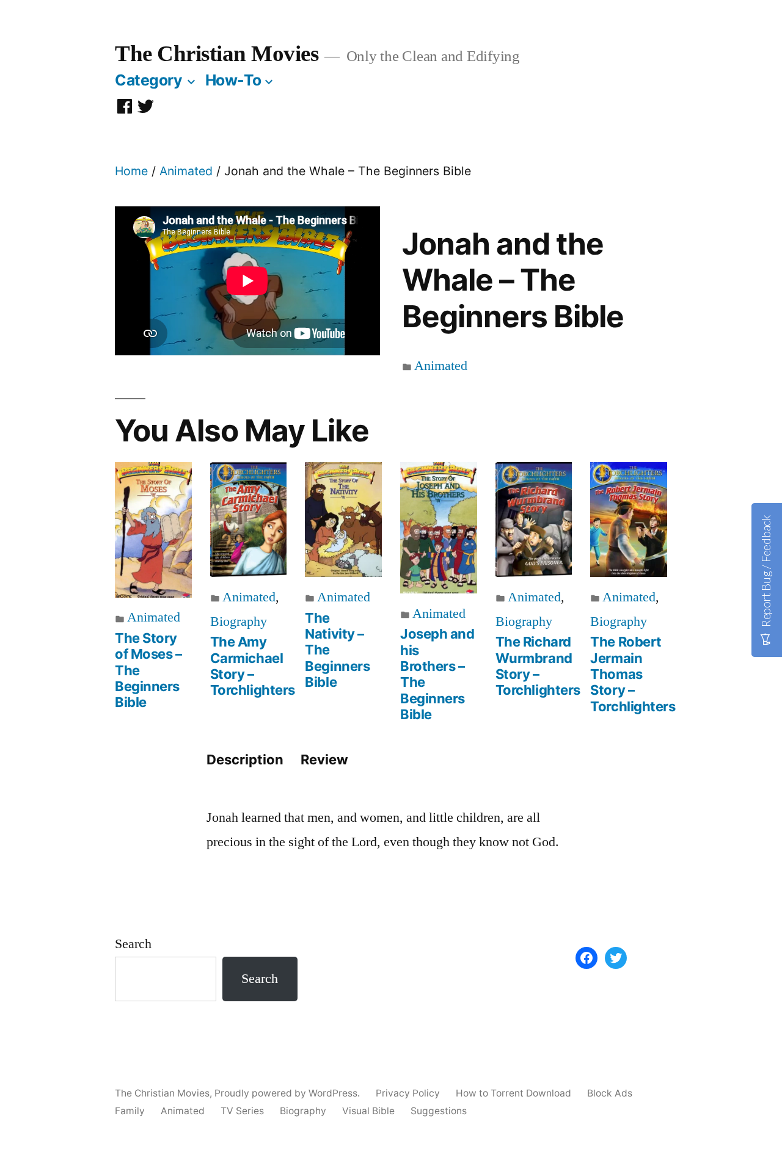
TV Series (242, 1111)
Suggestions (439, 1111)
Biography (238, 621)
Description (244, 759)
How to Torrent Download (513, 1093)
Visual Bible (368, 1111)
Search (133, 943)
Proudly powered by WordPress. (288, 1093)
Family (130, 1111)
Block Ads (609, 1093)
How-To (233, 80)
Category (148, 80)
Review (324, 759)
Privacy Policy (408, 1093)
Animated (186, 171)
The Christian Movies (216, 53)
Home (131, 171)
